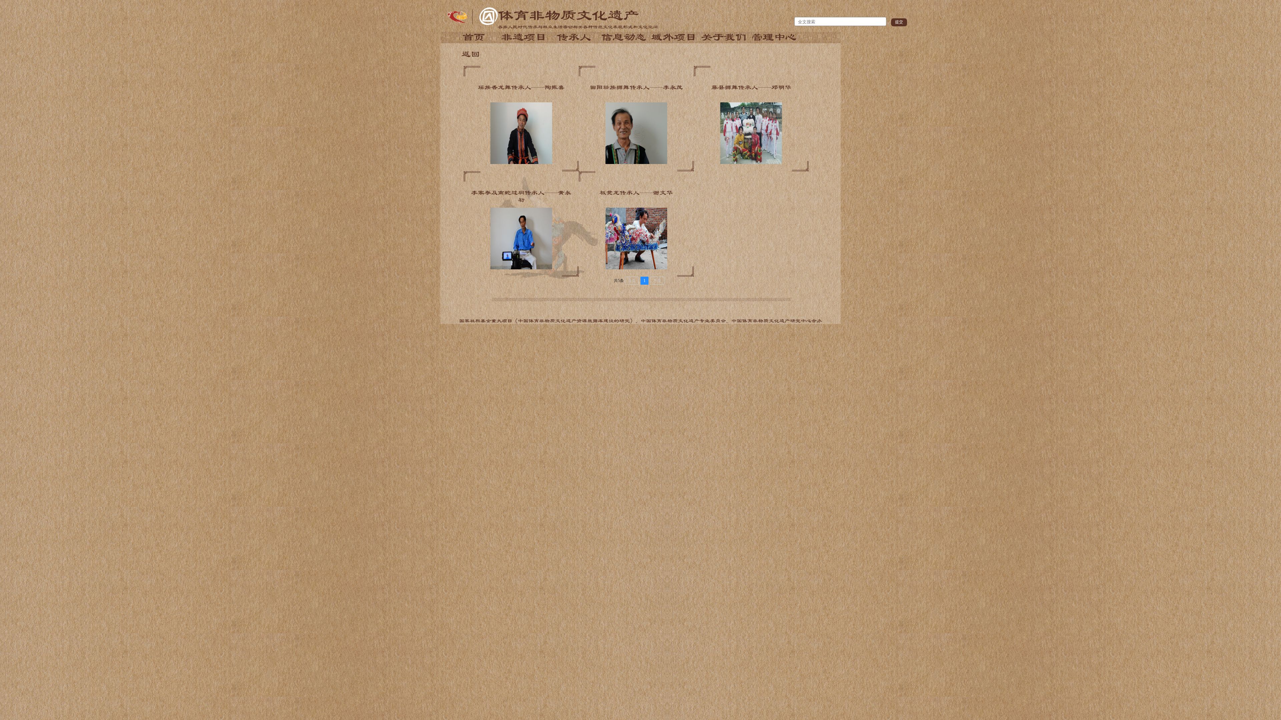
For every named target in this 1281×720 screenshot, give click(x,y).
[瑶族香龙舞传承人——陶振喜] (521, 162)
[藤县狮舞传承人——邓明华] (751, 162)
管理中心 (774, 37)
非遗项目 (523, 37)
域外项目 (674, 37)
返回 (470, 54)
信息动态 (624, 37)
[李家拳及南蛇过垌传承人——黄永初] (521, 268)
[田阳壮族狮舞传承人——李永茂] (636, 162)
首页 (473, 37)
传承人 (574, 37)
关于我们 (724, 37)
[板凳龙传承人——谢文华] (636, 268)
